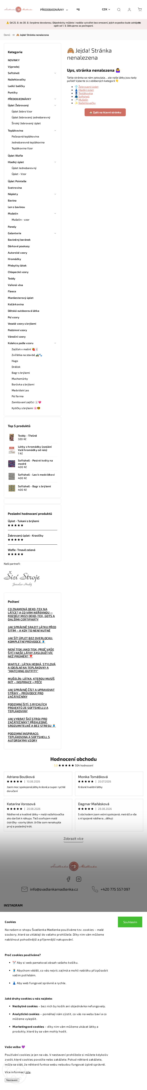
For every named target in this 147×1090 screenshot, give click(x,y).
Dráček (16, 366)
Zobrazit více (73, 838)
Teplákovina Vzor (22, 148)
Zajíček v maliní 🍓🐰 (25, 349)
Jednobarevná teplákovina (28, 142)
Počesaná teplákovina (25, 136)
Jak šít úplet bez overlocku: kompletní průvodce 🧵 (30, 639)
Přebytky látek (17, 265)
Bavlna (12, 200)
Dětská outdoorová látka (23, 310)
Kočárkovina (16, 304)
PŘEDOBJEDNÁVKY (19, 99)
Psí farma (18, 396)
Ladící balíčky (16, 86)
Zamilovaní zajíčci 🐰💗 (26, 402)
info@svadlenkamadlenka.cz (54, 889)
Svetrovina (15, 187)
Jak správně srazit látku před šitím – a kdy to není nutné (32, 628)
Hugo (15, 360)
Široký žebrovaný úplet (26, 123)
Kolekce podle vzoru (20, 343)
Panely (12, 226)
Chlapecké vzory (18, 272)
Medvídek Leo (20, 390)
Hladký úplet (16, 162)
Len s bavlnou (16, 207)
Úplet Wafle (15, 155)
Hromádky (14, 259)
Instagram (79, 879)
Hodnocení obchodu (73, 759)
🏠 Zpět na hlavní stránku (105, 112)
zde (28, 1072)
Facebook (68, 879)
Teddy (12, 278)
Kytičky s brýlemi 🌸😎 (26, 408)
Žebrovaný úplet (88, 86)
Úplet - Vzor (19, 173)
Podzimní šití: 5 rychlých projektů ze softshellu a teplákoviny (28, 708)
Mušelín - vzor (20, 219)
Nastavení (12, 1080)
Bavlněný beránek (19, 239)
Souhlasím (130, 922)
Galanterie (14, 233)
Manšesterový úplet (20, 297)
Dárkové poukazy (19, 246)
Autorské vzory (17, 252)
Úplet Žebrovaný (18, 105)
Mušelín (13, 213)
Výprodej (13, 66)
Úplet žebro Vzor (22, 111)
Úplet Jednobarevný (24, 168)
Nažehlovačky (17, 79)
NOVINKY (14, 60)
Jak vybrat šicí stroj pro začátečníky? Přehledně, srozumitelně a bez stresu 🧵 (32, 722)
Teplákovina (15, 130)
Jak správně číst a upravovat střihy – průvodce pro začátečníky (31, 693)
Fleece (12, 291)
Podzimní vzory (17, 330)
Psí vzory (13, 317)
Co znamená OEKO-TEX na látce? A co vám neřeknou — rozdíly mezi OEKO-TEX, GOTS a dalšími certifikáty (31, 614)
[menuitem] (54, 9)
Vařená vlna (15, 285)
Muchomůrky (20, 378)
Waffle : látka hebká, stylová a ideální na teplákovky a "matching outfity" (32, 667)
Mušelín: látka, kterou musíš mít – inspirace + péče (31, 680)
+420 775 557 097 (115, 889)
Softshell (13, 73)
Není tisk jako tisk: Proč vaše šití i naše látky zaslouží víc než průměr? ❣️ (31, 653)
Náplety (13, 194)
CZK (104, 9)
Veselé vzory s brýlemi (22, 323)
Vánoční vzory (17, 336)
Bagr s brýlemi (21, 372)
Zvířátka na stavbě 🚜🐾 (27, 355)
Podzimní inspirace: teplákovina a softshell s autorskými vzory (29, 737)
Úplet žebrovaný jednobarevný (31, 117)
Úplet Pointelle (17, 181)
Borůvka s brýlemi (23, 384)
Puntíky (13, 92)
